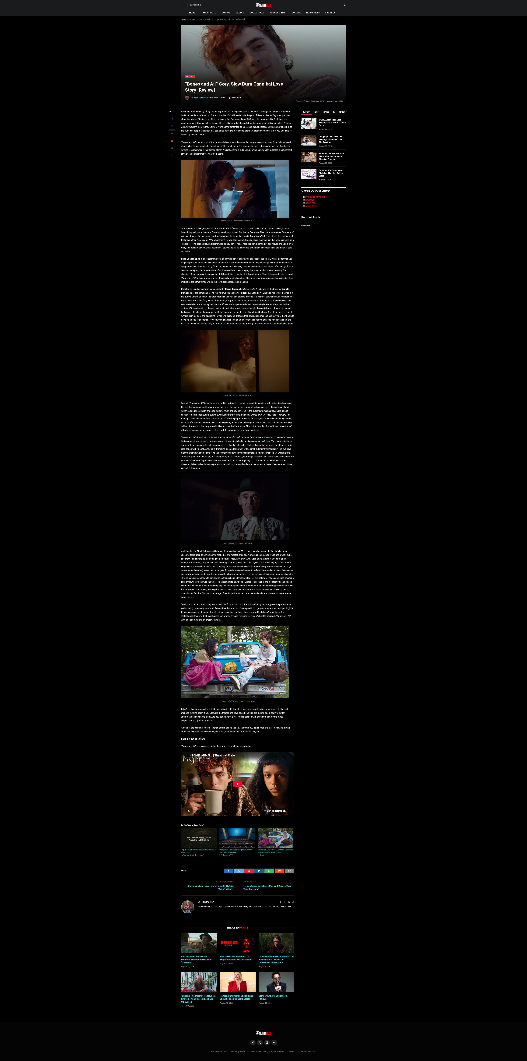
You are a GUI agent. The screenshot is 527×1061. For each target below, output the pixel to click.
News (192, 12)
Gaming (240, 12)
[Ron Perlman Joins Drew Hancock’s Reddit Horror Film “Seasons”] (199, 943)
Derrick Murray (201, 98)
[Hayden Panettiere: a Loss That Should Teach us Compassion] (238, 982)
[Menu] (182, 5)
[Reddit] (172, 141)
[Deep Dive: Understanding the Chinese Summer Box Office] (237, 838)
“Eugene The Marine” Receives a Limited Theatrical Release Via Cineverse (198, 999)
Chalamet (268, 437)
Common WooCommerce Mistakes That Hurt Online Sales (331, 173)
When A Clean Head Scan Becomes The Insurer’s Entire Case (332, 122)
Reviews (343, 112)
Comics (226, 12)
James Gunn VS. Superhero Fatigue (273, 997)
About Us (330, 12)
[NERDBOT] (263, 5)
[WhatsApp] (172, 148)
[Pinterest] (172, 133)
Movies (190, 76)
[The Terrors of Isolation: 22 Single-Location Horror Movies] (238, 943)
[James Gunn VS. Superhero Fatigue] (276, 982)
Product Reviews (315, 197)
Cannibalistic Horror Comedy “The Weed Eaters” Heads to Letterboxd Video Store (276, 959)
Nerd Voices (313, 12)
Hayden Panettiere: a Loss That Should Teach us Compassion (236, 997)
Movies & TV (209, 12)
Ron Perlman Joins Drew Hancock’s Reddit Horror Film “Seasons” (196, 959)
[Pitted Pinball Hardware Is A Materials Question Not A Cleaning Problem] (308, 157)
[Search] (344, 5)
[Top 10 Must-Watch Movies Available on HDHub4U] (199, 838)
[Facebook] (172, 119)
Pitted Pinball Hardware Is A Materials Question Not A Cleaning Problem (331, 156)
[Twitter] (172, 126)
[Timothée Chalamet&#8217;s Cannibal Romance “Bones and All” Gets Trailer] (275, 838)
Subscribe (195, 5)
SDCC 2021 (311, 203)
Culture (296, 12)
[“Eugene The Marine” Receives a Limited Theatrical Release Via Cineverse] (199, 982)
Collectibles (257, 12)
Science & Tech (278, 12)
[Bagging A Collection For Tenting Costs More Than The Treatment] (308, 140)
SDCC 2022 (311, 206)
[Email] (172, 155)
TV (334, 112)
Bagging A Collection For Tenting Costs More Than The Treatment (330, 139)
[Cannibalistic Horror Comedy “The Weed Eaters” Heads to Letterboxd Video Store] (276, 943)
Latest (306, 112)
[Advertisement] (263, 54)
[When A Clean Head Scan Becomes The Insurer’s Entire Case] (308, 123)
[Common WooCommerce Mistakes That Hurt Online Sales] (308, 174)
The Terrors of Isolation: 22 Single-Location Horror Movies (236, 958)
